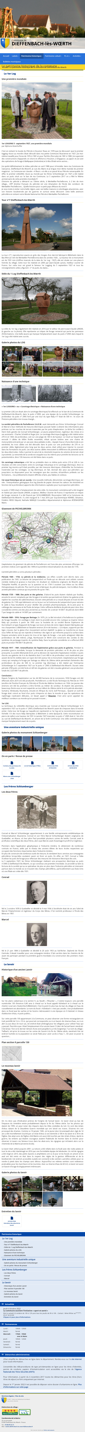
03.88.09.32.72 (9, 1425)
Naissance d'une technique (14, 1253)
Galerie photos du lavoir (13, 1294)
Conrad (7, 1276)
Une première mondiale (13, 1242)
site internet (76, 1359)
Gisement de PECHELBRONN (15, 1255)
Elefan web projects (49, 1430)
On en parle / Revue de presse (15, 1265)
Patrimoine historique (11, 1234)
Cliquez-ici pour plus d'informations (16, 1317)
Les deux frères (10, 1273)
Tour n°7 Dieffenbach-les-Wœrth (16, 1244)
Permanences (11, 1324)
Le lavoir (6, 1282)
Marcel (6, 1278)
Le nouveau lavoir (11, 1291)
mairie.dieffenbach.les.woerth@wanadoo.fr (19, 1426)
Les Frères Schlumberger (14, 1269)
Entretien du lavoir (11, 1297)
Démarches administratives (17, 1354)
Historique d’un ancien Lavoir (15, 1286)
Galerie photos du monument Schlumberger (21, 1263)
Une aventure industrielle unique (18, 1259)
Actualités (9, 1304)
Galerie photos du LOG (12, 1250)
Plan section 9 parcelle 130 (14, 1288)
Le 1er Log (7, 1238)
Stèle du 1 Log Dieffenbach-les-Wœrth (18, 1247)
